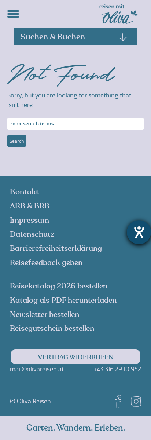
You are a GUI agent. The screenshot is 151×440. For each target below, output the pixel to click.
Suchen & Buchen (53, 37)
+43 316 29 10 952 (117, 369)
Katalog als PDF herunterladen (63, 300)
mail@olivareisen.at (37, 369)
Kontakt (24, 192)
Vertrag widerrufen (76, 357)
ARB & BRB (29, 206)
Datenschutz (32, 234)
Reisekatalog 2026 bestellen (58, 286)
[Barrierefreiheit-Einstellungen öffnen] (139, 232)
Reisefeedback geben (46, 263)
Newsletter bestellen (44, 315)
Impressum (29, 220)
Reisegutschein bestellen (52, 328)
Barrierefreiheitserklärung (56, 248)
